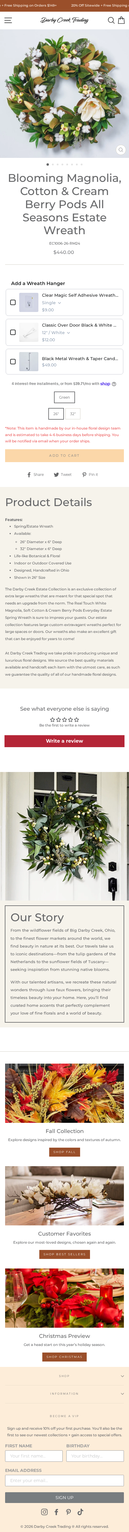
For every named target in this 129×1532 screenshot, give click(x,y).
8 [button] (82, 165)
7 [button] (77, 165)
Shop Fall (64, 1152)
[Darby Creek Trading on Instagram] (44, 1511)
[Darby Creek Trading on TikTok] (80, 1511)
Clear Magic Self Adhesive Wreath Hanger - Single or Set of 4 (80, 295)
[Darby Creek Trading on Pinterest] (68, 1511)
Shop (64, 1376)
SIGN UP (65, 1497)
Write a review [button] (64, 741)
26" (56, 414)
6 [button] (72, 165)
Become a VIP (64, 1416)
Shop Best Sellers (65, 1254)
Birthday (77, 1446)
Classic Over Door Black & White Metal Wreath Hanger (80, 325)
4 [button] (63, 165)
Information (64, 1393)
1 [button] (48, 164)
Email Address (23, 1470)
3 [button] (58, 165)
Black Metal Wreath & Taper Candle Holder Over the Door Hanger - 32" (80, 358)
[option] (64, 93)
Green (64, 397)
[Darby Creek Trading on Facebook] (56, 1511)
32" (73, 414)
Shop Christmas (64, 1357)
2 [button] (53, 165)
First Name (18, 1446)
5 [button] (67, 165)
